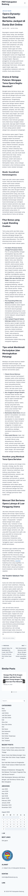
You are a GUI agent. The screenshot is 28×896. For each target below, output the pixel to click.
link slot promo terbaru (8, 638)
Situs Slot (4, 722)
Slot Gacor (5, 729)
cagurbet (18, 561)
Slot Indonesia (6, 731)
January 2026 (6, 803)
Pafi (3, 720)
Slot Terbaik (5, 738)
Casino (4, 710)
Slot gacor (5, 840)
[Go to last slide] (4, 681)
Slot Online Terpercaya (8, 736)
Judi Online (5, 713)
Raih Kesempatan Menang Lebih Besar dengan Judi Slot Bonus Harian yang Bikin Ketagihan (21, 652)
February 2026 (6, 800)
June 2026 (5, 791)
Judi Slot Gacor (6, 715)
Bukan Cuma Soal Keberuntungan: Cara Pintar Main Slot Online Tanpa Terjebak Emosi (14, 757)
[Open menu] (24, 3)
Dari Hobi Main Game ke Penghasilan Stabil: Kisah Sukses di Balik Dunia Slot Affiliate (13, 765)
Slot (3, 727)
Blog (3, 708)
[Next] (24, 681)
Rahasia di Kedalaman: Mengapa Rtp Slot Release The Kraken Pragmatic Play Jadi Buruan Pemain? (14, 772)
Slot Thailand (6, 740)
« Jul (3, 833)
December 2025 (6, 805)
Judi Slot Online (6, 10)
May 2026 (5, 793)
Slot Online (5, 733)
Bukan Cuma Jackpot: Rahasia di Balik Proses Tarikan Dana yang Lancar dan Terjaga (13, 750)
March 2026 (5, 798)
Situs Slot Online (7, 724)
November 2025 (6, 807)
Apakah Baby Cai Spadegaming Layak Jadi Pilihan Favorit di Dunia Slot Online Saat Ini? (7, 652)
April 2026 (5, 796)
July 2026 (5, 789)
